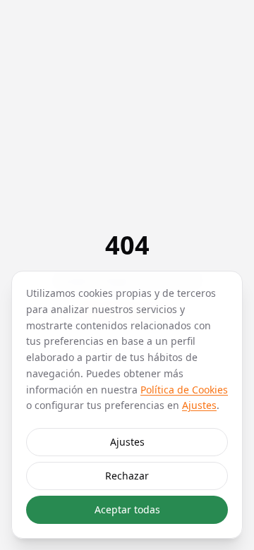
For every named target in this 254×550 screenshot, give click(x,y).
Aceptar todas (127, 509)
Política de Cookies (184, 389)
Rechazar (127, 475)
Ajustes (199, 405)
